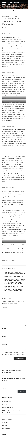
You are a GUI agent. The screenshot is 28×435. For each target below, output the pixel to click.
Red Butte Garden (10, 276)
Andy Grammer (6, 401)
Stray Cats (5, 422)
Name (4, 328)
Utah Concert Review (10, 3)
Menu (14, 10)
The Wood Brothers (11, 285)
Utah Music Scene (17, 292)
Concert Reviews (10, 268)
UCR (16, 16)
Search (4, 388)
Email (4, 336)
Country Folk (20, 273)
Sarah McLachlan (7, 419)
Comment (5, 307)
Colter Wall (16, 270)
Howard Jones (6, 428)
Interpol (4, 425)
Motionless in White (7, 416)
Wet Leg (4, 404)
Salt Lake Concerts (17, 283)
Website (4, 344)
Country (18, 272)
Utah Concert (19, 289)
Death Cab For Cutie (7, 407)
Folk (16, 275)
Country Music (9, 275)
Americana (8, 270)
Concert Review (10, 272)
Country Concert (10, 273)
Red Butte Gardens (11, 280)
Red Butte (22, 275)
